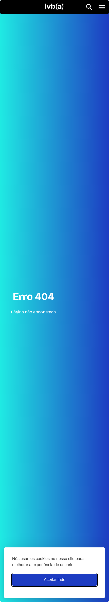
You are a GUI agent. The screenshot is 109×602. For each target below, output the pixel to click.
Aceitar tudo (54, 579)
